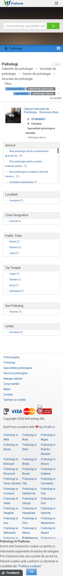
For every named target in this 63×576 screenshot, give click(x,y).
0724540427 (38, 119)
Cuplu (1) (14, 273)
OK (31, 572)
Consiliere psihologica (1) (23, 182)
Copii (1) (14, 253)
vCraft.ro (49, 427)
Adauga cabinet (13, 378)
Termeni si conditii (15, 399)
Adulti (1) (14, 241)
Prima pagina (11, 357)
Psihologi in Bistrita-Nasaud (48, 449)
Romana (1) (16, 332)
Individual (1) (16, 291)
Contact (8, 394)
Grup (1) (13, 285)
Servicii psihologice (16, 373)
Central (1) (15, 221)
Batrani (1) (15, 247)
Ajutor (7, 389)
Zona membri (12, 384)
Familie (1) (15, 279)
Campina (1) (16, 200)
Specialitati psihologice (18, 368)
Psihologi (9, 362)
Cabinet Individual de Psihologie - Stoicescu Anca (41, 110)
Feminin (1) (15, 311)
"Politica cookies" (30, 566)
